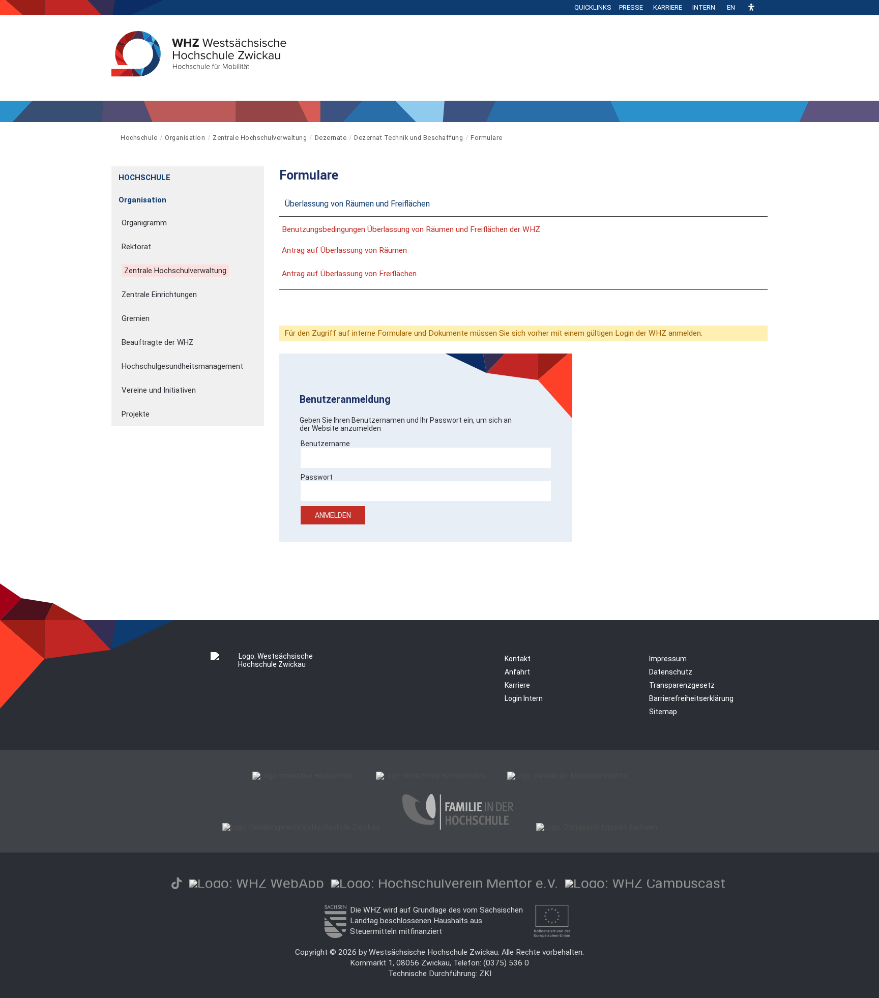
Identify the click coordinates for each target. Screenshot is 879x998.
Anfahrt (517, 672)
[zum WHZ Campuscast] (645, 883)
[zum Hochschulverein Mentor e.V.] (444, 883)
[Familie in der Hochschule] (457, 827)
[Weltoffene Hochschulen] (430, 776)
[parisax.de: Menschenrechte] (567, 776)
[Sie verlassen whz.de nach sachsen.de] (335, 935)
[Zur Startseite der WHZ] (112, 137)
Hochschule (139, 137)
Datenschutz (670, 672)
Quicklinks (592, 7)
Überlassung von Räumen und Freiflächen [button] (357, 204)
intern (703, 7)
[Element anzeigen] (258, 174)
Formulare (487, 137)
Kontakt (518, 659)
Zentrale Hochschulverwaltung (260, 137)
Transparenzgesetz (682, 685)
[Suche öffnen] (765, 8)
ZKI (485, 973)
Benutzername (325, 443)
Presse (631, 7)
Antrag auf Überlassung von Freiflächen (349, 273)
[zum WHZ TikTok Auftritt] (176, 883)
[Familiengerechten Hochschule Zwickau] (300, 827)
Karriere (667, 7)
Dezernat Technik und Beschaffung (408, 137)
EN (731, 7)
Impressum (668, 659)
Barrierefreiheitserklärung (691, 698)
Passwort (317, 477)
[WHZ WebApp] (256, 883)
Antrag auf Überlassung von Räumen (344, 250)
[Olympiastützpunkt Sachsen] (596, 827)
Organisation (185, 137)
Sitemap (663, 712)
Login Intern (524, 698)
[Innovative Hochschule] (302, 776)
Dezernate (331, 137)
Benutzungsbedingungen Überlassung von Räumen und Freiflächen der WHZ (411, 229)
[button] (751, 8)
